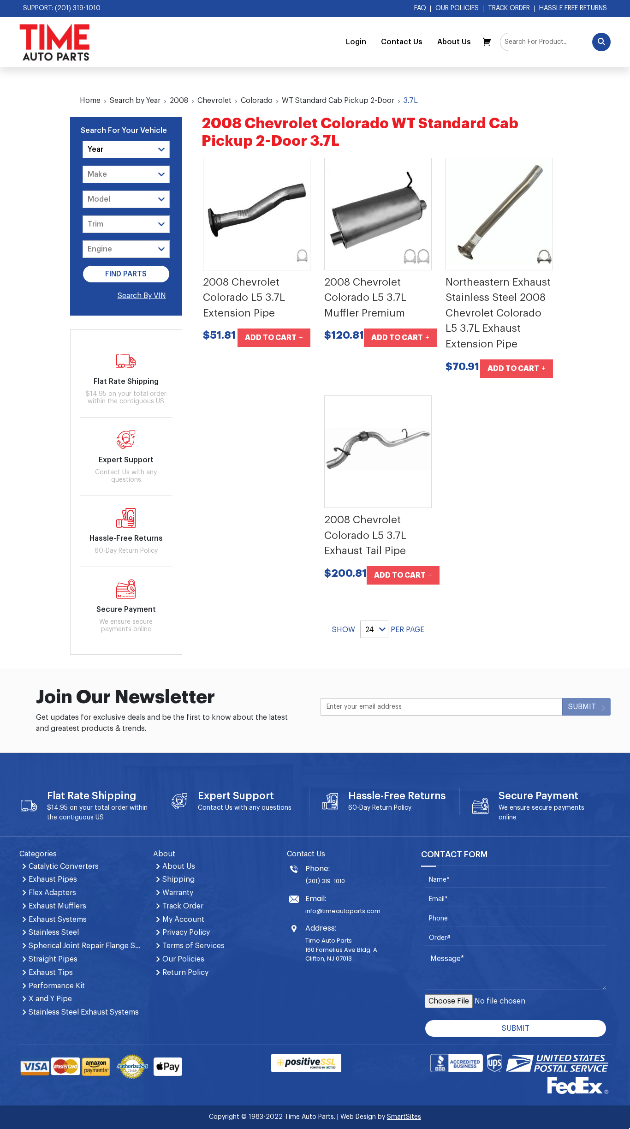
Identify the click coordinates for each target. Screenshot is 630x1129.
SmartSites (404, 1117)
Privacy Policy (186, 932)
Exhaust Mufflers (57, 906)
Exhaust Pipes (53, 879)
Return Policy (391, 808)
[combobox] (555, 42)
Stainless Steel (54, 932)
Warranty (177, 892)
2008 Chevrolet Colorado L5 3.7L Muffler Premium (365, 297)
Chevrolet (214, 100)
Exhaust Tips (51, 972)
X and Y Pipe (50, 999)
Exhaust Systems (58, 919)
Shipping (178, 879)
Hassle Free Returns (573, 8)
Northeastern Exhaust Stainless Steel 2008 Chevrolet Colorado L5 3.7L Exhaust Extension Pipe (498, 313)
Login (356, 42)
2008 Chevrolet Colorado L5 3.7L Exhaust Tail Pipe (365, 535)
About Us (454, 42)
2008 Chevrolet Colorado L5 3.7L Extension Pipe (244, 297)
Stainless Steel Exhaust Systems (84, 1012)
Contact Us (401, 42)
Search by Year (135, 100)
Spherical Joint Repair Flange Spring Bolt (85, 946)
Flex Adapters (52, 892)
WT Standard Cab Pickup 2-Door (338, 100)
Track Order (509, 8)
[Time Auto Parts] (54, 42)
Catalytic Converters (64, 866)
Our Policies (457, 8)
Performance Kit (57, 986)
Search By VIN (142, 295)
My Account (183, 919)
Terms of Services (193, 946)
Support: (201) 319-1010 (62, 8)
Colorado (257, 100)
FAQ (420, 8)
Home (90, 100)
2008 (179, 100)
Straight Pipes (53, 959)
